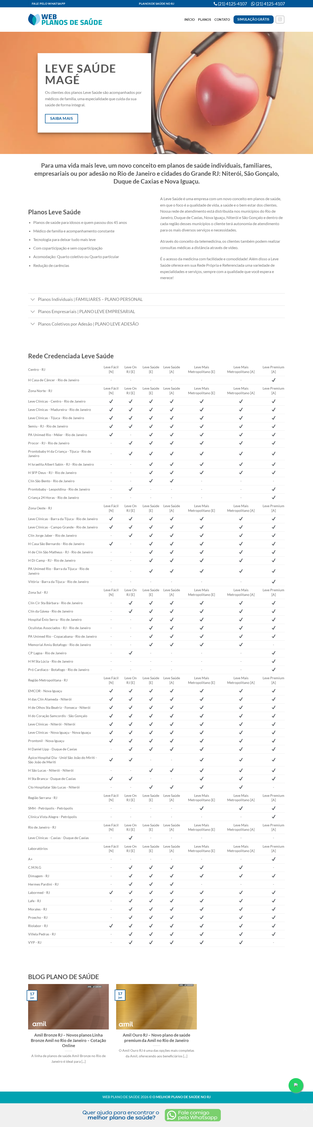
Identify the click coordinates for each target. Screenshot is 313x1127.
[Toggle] (33, 300)
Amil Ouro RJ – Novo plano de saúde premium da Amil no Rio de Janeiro (156, 1038)
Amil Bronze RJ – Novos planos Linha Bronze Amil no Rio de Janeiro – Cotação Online (68, 1040)
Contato (222, 20)
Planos (204, 20)
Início (189, 20)
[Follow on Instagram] (280, 20)
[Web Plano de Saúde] (65, 20)
